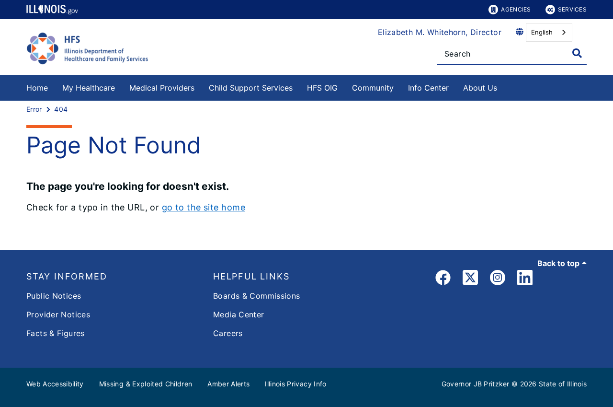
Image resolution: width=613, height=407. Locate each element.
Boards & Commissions (256, 296)
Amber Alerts (228, 384)
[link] (443, 279)
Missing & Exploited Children (146, 384)
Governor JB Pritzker (476, 384)
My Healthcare (88, 88)
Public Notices (53, 296)
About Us (480, 88)
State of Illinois (563, 384)
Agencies (516, 9)
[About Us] (504, 86)
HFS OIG (322, 88)
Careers (228, 333)
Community (373, 88)
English (542, 32)
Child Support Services (251, 88)
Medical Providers (161, 88)
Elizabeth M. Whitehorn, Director (439, 32)
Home (37, 88)
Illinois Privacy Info (295, 384)
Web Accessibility (55, 384)
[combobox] (549, 32)
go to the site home (203, 207)
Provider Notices (58, 314)
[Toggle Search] (577, 53)
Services (572, 9)
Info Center (428, 88)
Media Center (238, 314)
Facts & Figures (55, 333)
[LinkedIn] (525, 279)
